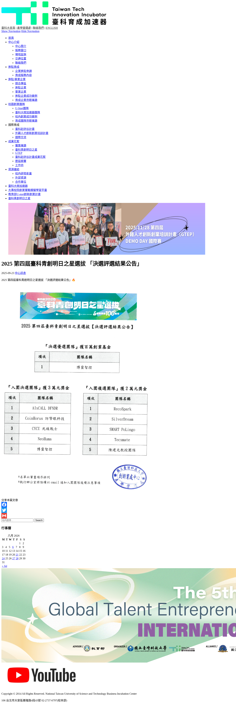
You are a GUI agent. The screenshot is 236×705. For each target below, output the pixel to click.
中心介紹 (13, 42)
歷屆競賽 (20, 161)
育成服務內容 (23, 75)
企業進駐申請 (23, 71)
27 (13, 558)
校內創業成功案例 (26, 116)
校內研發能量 (23, 173)
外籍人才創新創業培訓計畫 (31, 133)
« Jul (4, 566)
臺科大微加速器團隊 (27, 112)
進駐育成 (13, 66)
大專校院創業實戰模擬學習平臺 (27, 190)
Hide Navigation (30, 31)
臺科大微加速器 (18, 185)
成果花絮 (13, 141)
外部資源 (20, 177)
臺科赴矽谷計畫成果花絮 (30, 156)
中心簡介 (20, 46)
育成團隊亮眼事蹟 (26, 120)
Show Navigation (11, 31)
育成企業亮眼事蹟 (26, 100)
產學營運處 (24, 27)
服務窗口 (20, 50)
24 (3, 558)
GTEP (18, 152)
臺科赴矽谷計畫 (25, 129)
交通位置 (20, 58)
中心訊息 (20, 273)
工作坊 (19, 165)
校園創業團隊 (16, 104)
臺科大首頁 (8, 27)
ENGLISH (52, 27)
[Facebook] (118, 504)
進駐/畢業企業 (17, 79)
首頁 (11, 37)
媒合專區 (20, 83)
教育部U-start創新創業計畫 (24, 194)
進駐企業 (20, 87)
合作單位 (20, 181)
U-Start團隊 (22, 108)
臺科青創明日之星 (26, 149)
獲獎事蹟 (20, 145)
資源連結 (13, 169)
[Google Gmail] (118, 515)
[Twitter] (118, 510)
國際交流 (20, 137)
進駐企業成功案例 (26, 95)
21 (17, 554)
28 (17, 558)
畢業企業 (20, 91)
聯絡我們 (38, 27)
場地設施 (20, 54)
